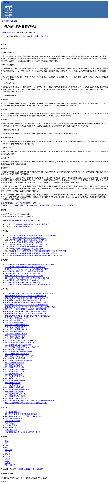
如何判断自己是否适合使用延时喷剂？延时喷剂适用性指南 (27, 278)
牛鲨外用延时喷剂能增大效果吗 (17, 318)
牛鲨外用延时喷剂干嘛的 (14, 331)
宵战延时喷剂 (19, 205)
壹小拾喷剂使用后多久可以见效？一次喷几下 (22, 347)
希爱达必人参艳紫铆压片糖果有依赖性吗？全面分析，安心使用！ (37, 255)
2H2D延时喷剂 (31, 205)
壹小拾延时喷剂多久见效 (14, 372)
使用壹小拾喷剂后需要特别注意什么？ (19, 343)
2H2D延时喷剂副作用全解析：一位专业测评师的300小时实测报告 (29, 264)
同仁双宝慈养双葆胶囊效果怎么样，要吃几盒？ (31, 244)
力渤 (7, 445)
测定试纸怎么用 (11, 430)
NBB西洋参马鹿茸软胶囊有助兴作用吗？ (28, 242)
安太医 (7, 463)
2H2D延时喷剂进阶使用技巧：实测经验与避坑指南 (24, 271)
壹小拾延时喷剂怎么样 (13, 365)
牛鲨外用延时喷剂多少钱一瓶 (16, 329)
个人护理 (8, 10)
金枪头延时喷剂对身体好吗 (15, 398)
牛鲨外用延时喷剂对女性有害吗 (17, 325)
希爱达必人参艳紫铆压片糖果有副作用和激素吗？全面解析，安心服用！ (40, 251)
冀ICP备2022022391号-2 (26, 469)
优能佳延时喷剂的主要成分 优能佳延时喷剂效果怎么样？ (26, 298)
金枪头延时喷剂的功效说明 (15, 396)
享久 (7, 443)
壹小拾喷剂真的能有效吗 (14, 363)
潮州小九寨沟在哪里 (12, 421)
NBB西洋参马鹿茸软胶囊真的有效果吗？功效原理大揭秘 (34, 235)
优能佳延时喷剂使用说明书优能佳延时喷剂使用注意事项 (26, 302)
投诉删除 (40, 469)
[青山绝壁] (5, 2)
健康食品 (8, 8)
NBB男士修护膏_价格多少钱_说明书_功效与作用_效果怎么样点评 (30, 293)
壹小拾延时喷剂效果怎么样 (15, 376)
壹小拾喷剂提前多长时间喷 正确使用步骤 (20, 340)
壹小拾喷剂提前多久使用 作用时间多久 (19, 351)
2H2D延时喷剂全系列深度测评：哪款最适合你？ (23, 273)
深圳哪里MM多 (11, 427)
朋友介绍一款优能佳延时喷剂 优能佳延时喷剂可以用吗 (25, 309)
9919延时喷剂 (10, 465)
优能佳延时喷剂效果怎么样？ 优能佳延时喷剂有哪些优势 (26, 305)
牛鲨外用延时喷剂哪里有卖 (15, 320)
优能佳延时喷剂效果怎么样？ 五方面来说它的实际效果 (25, 314)
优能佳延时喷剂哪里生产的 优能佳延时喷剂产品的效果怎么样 (28, 316)
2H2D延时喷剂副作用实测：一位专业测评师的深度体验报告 (27, 285)
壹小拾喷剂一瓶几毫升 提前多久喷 (18, 345)
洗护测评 (8, 15)
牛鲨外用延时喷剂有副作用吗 (16, 334)
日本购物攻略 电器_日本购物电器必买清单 (21, 414)
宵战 (7, 441)
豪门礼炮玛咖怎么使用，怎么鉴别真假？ (28, 249)
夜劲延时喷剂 (45, 205)
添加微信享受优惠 (7, 52)
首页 (3, 21)
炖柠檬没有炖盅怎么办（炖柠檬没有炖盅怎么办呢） (24, 416)
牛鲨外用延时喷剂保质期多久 (16, 327)
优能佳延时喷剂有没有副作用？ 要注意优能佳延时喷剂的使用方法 (30, 307)
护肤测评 (8, 12)
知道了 (3, 482)
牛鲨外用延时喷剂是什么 (14, 322)
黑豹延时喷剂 (57, 205)
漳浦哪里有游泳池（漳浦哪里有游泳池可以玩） (23, 432)
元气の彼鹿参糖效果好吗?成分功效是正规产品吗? (31, 224)
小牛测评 (4, 32)
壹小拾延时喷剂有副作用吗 (15, 369)
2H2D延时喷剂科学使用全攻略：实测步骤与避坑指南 (25, 267)
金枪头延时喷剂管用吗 (13, 385)
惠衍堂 (7, 447)
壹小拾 (7, 452)
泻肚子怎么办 (10, 423)
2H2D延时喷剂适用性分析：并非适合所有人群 (22, 282)
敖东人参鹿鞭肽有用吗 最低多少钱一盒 (27, 247)
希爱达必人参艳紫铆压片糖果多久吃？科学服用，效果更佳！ (36, 253)
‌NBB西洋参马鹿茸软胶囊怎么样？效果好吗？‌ (30, 240)
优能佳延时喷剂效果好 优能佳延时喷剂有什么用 (23, 300)
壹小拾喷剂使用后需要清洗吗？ (17, 354)
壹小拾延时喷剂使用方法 (14, 367)
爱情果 (7, 454)
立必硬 (7, 456)
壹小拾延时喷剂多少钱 (13, 374)
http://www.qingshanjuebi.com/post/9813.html (24, 220)
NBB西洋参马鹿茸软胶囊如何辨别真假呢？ (29, 238)
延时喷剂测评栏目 (41, 36)
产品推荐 (8, 17)
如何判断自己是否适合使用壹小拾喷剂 (19, 356)
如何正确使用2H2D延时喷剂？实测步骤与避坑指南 (24, 276)
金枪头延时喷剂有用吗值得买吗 (17, 389)
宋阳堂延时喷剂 (71, 205)
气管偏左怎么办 (11, 425)
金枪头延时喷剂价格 (12, 383)
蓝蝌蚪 (7, 459)
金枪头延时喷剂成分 (12, 378)
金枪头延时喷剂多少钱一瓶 (15, 380)
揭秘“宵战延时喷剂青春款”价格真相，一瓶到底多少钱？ (26, 403)
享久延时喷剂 (6, 205)
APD (7, 461)
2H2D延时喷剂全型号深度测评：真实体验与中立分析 (25, 280)
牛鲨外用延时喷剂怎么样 (14, 338)
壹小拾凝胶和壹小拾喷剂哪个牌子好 (18, 360)
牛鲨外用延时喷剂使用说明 (15, 336)
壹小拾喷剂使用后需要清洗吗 (16, 349)
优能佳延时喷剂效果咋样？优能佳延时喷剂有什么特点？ (26, 311)
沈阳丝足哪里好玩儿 (12, 412)
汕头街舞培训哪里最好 (13, 418)
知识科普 (8, 6)
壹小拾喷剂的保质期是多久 (15, 358)
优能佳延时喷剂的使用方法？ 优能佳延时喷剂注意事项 (25, 296)
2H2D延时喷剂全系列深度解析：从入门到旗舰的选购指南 (27, 269)
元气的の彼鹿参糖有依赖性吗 (23, 226)
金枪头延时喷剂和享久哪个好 (16, 387)
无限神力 (8, 450)
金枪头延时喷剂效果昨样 (14, 392)
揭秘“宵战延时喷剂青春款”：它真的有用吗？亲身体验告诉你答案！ (30, 400)
